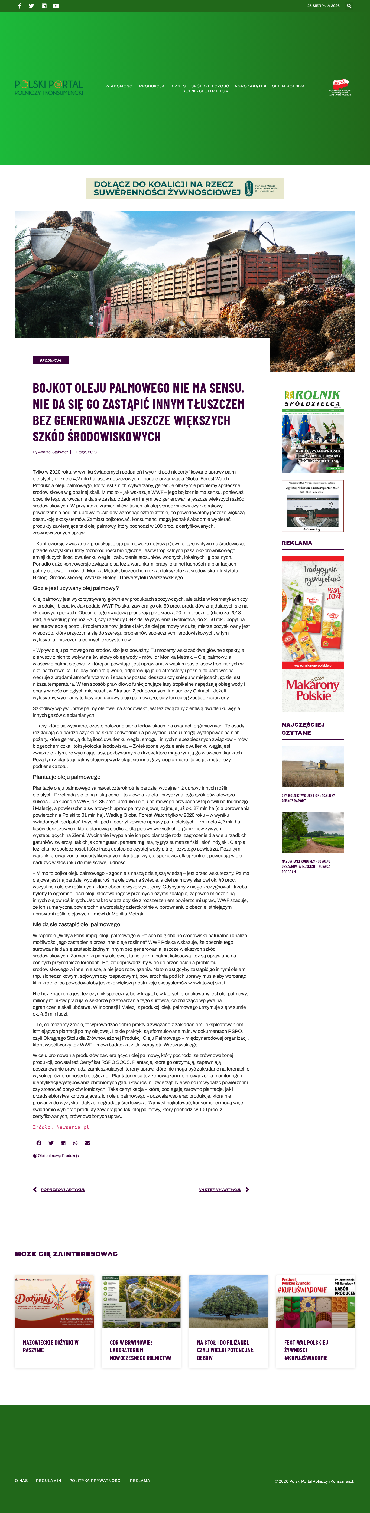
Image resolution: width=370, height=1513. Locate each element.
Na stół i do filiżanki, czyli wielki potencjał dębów (225, 1350)
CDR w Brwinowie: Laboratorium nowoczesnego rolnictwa (141, 1350)
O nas (21, 1481)
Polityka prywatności (95, 1481)
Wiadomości (120, 86)
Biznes (178, 86)
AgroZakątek (251, 86)
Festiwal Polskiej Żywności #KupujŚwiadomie (306, 1350)
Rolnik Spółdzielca (205, 91)
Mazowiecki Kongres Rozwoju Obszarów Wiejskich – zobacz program (306, 866)
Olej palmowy (49, 1156)
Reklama (140, 1481)
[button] (349, 6)
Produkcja (152, 86)
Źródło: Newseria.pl (61, 1127)
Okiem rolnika (288, 86)
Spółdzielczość (210, 86)
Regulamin (48, 1481)
